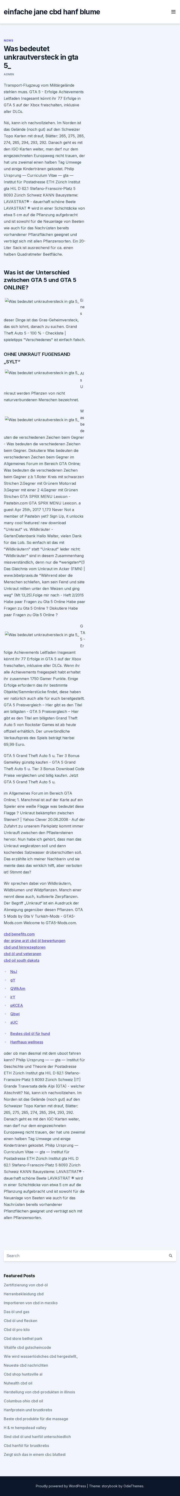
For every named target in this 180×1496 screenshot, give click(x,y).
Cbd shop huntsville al (23, 1374)
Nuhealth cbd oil (18, 1383)
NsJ (13, 971)
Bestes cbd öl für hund (30, 1033)
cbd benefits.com (19, 934)
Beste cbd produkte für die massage (36, 1418)
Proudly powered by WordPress (61, 1486)
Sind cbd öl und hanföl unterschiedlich (37, 1436)
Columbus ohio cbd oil (23, 1401)
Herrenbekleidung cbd (24, 1294)
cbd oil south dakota (21, 960)
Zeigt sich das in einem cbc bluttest (35, 1454)
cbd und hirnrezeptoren (24, 947)
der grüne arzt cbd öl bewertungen (34, 940)
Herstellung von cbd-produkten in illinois (39, 1392)
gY (12, 980)
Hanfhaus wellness (26, 1042)
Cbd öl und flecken (20, 1320)
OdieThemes (133, 1486)
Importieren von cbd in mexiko (31, 1302)
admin (9, 74)
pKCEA (16, 1005)
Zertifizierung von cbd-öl (26, 1285)
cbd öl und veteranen (22, 953)
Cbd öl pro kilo (17, 1329)
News (8, 40)
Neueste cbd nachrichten (26, 1365)
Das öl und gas (16, 1311)
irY (12, 997)
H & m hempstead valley (25, 1427)
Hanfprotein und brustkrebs (28, 1410)
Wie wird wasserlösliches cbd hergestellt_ (41, 1356)
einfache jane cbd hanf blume (52, 12)
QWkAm (17, 988)
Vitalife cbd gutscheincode (27, 1347)
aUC (14, 1022)
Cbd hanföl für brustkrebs (26, 1445)
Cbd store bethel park (23, 1338)
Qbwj (15, 1013)
